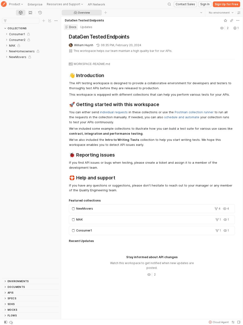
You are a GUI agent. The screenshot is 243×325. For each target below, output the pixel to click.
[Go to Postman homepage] (4, 4)
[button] (239, 12)
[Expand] (7, 34)
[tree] (30, 154)
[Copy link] (231, 20)
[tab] (20, 12)
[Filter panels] (5, 20)
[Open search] (169, 4)
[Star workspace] (225, 20)
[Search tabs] (201, 12)
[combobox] (221, 12)
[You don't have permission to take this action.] (105, 12)
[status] (11, 322)
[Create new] (44, 21)
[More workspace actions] (237, 20)
